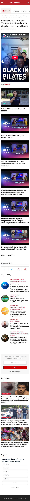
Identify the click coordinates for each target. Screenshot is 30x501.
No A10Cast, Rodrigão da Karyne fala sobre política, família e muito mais (13, 248)
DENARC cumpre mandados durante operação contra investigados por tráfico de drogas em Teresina (18, 313)
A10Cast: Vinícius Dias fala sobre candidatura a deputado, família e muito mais (13, 164)
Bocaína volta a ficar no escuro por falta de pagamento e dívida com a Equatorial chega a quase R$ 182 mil (19, 326)
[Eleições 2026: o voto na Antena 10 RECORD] (15, 97)
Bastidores (14, 319)
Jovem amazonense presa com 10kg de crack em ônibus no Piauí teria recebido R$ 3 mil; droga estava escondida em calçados (14, 444)
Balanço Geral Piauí (17, 279)
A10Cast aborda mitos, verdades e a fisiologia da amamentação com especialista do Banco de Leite (13, 192)
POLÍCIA (24, 11)
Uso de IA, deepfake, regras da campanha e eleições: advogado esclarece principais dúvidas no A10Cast (15, 221)
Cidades (7, 468)
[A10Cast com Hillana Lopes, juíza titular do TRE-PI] (15, 123)
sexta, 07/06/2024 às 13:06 (8, 29)
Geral (6, 471)
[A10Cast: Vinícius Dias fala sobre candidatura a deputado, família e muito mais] (15, 150)
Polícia (6, 464)
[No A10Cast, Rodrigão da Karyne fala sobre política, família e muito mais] (15, 235)
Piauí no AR (14, 305)
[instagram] (18, 268)
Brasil (6, 479)
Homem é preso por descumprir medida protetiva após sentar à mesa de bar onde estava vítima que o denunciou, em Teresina (14, 422)
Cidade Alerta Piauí (16, 332)
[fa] (25, 268)
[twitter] (11, 268)
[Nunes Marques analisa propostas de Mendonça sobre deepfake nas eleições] (5, 298)
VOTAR (15, 483)
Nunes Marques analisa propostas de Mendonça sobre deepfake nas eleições (19, 300)
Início (2, 16)
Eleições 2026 (14, 295)
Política (6, 475)
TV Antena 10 (8, 16)
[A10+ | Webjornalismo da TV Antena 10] (15, 2)
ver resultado (15, 488)
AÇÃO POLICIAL (6, 417)
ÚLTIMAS (16, 11)
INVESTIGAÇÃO (6, 393)
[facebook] (4, 268)
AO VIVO (7, 11)
